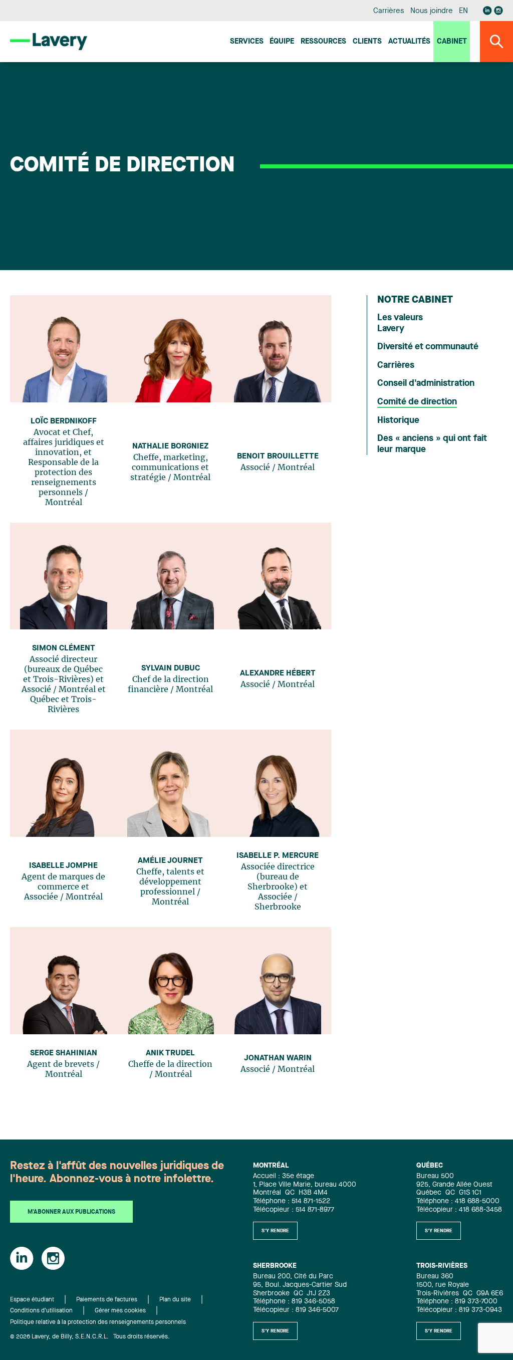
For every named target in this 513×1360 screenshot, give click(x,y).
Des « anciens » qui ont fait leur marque (432, 444)
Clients (367, 42)
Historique (398, 420)
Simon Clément (63, 648)
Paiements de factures (106, 1300)
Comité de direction (417, 401)
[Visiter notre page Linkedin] (487, 10)
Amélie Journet (170, 861)
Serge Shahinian (63, 1053)
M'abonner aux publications (71, 1212)
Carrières (388, 11)
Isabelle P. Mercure (277, 856)
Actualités (409, 42)
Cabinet (452, 42)
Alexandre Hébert (278, 673)
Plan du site (175, 1300)
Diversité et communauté (427, 346)
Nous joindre (431, 11)
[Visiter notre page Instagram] (498, 10)
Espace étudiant (32, 1300)
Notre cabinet (415, 300)
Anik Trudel (170, 1053)
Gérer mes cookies (120, 1311)
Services (247, 42)
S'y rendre (275, 1230)
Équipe (282, 42)
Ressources (323, 42)
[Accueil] (48, 41)
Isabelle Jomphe (63, 866)
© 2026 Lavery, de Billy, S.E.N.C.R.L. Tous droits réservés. (90, 1337)
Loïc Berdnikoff (64, 421)
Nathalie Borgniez (170, 446)
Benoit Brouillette (278, 456)
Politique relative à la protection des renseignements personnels (98, 1322)
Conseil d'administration (425, 383)
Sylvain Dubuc (170, 668)
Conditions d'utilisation (41, 1311)
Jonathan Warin (278, 1058)
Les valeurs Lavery (400, 323)
